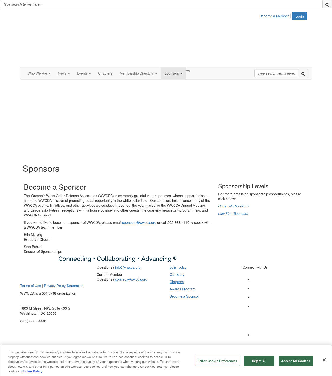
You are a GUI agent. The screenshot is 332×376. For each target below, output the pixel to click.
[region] (166, 360)
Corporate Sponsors (233, 206)
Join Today (178, 267)
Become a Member (274, 15)
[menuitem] (275, 15)
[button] (39, 73)
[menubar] (275, 15)
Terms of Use (30, 285)
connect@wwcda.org (131, 279)
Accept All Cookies (295, 360)
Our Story (177, 274)
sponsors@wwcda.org (139, 222)
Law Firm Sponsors (233, 213)
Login (299, 16)
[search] (327, 4)
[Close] (324, 360)
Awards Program (182, 288)
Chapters (177, 281)
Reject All (259, 360)
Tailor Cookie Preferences (217, 360)
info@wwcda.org (128, 267)
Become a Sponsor (184, 296)
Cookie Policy (31, 371)
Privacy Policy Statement (63, 285)
